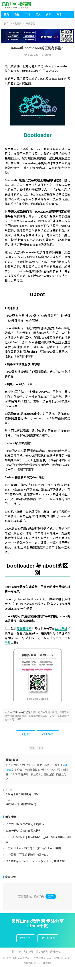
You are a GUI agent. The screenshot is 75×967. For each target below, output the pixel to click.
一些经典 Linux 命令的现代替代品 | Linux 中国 (33, 848)
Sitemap (47, 962)
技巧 (40, 748)
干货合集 (30, 23)
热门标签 (28, 951)
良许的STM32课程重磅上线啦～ (24, 824)
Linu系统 (61, 628)
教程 (16, 14)
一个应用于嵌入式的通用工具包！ (22, 794)
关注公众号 (48, 938)
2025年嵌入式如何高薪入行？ (23, 830)
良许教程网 (24, 628)
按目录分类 (42, 951)
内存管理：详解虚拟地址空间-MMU (27, 854)
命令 (32, 748)
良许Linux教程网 (12, 23)
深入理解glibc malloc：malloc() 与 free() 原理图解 (35, 861)
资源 (48, 14)
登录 (50, 896)
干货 (27, 14)
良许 (15, 759)
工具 (38, 14)
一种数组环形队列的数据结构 (19, 804)
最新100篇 (55, 951)
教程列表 (16, 951)
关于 (59, 14)
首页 (6, 14)
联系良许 (25, 938)
